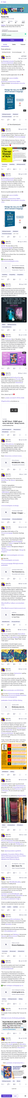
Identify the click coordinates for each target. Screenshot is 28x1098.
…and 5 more (4, 276)
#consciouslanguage (16, 52)
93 (8, 22)
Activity (5, 44)
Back (4, 2)
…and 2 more (21, 907)
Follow (12, 40)
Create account (7, 1096)
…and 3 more (12, 431)
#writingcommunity (6, 52)
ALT (25, 110)
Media (14, 44)
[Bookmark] (20, 120)
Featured (23, 44)
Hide (24, 88)
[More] (26, 120)
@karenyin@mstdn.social (7, 18)
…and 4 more (4, 166)
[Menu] (25, 40)
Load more (14, 1088)
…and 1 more (15, 116)
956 (2, 22)
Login (15, 1096)
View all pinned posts (15, 124)
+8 (23, 52)
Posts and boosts (5, 49)
